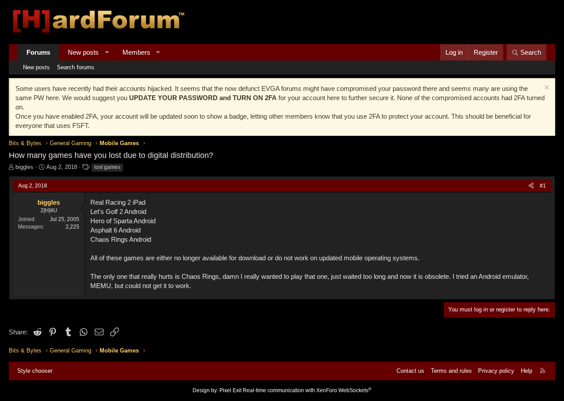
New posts (83, 52)
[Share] (531, 186)
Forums (38, 52)
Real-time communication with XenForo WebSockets (307, 390)
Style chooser (34, 370)
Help (526, 370)
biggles (24, 167)
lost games (107, 167)
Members (136, 52)
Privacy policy (496, 370)
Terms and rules (451, 370)
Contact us (410, 370)
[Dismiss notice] (545, 88)
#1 (543, 186)
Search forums (75, 67)
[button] (107, 52)
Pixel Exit (230, 390)
